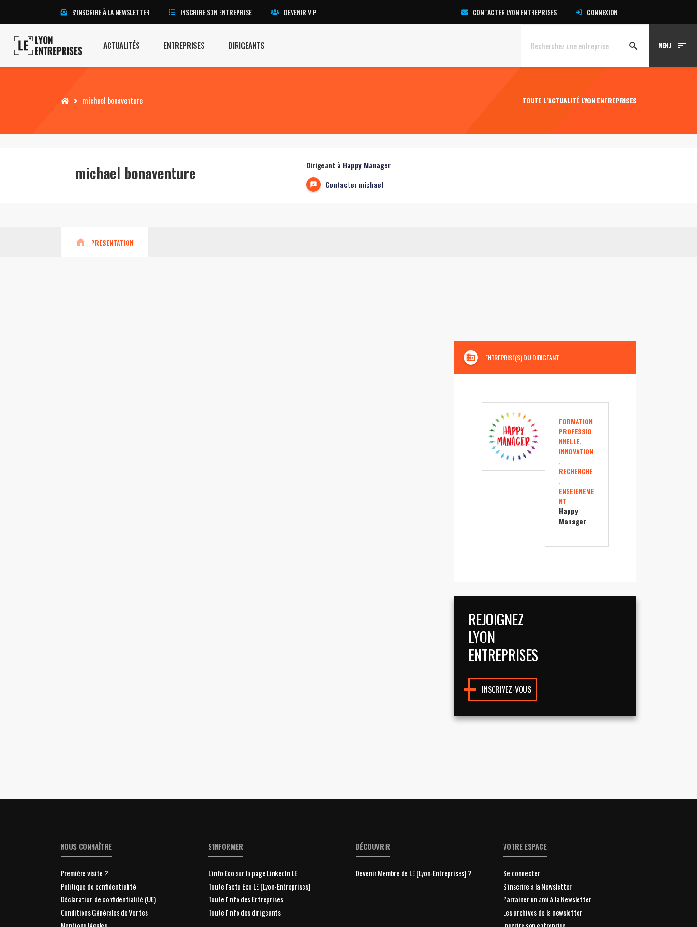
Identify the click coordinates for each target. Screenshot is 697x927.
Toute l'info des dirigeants (244, 912)
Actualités (121, 45)
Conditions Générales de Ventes (104, 912)
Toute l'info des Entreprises (245, 899)
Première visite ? (84, 873)
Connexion (602, 12)
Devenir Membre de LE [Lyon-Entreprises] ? (414, 873)
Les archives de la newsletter (542, 912)
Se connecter (521, 873)
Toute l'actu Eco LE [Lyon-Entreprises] (259, 886)
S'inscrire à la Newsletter (537, 886)
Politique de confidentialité (98, 886)
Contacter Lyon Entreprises (515, 12)
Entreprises (184, 45)
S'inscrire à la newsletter (111, 12)
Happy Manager (367, 165)
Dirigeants (247, 45)
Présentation (104, 242)
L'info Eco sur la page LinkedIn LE (252, 873)
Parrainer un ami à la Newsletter (547, 899)
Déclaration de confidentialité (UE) (108, 899)
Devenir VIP (300, 12)
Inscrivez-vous (506, 689)
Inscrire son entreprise (216, 12)
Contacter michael (354, 184)
